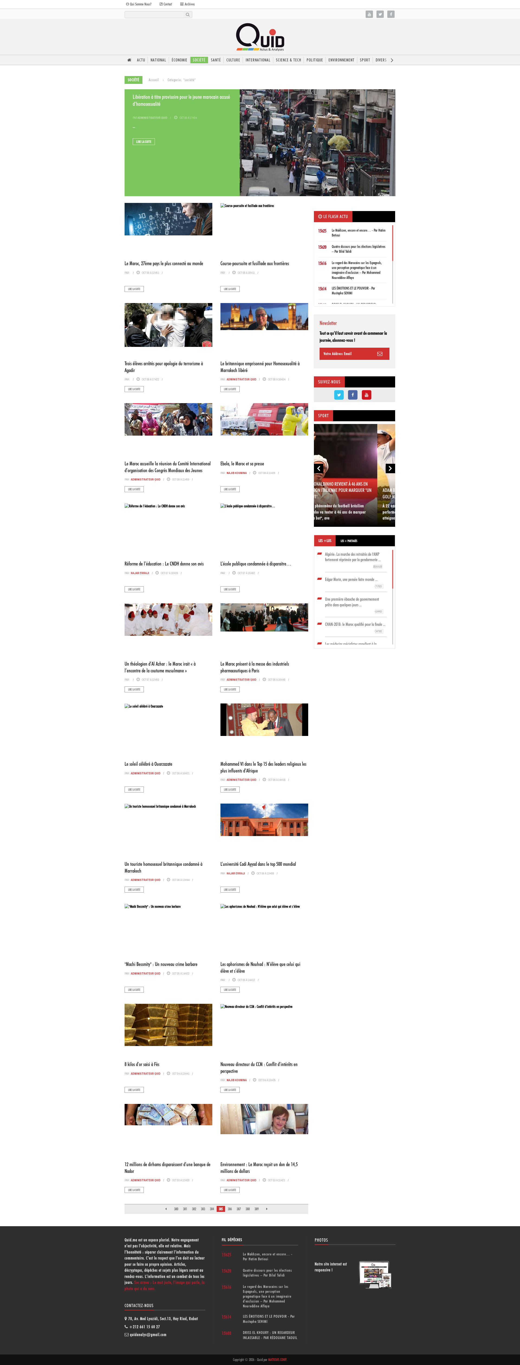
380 (176, 1209)
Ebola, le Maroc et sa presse (242, 463)
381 (185, 1209)
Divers (381, 60)
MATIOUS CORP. (277, 1359)
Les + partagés (349, 541)
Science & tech (288, 60)
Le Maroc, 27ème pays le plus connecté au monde (164, 263)
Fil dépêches (232, 1240)
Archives (189, 4)
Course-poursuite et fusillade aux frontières (254, 263)
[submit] (187, 15)
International (258, 60)
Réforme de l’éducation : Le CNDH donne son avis (164, 564)
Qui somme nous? (140, 4)
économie (179, 60)
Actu (141, 60)
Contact (167, 4)
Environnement (342, 60)
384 (212, 1209)
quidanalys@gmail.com (148, 1334)
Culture (233, 60)
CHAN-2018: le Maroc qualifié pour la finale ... (355, 627)
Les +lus (324, 540)
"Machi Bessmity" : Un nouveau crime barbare (161, 964)
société (199, 60)
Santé (216, 60)
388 (248, 1209)
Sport (365, 60)
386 (230, 1209)
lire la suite (143, 142)
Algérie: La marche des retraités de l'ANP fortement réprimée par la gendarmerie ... (353, 560)
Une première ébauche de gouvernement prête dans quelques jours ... (353, 605)
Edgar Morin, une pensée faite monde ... (353, 582)
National (158, 60)
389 (257, 1209)
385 (221, 1209)
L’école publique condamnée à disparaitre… (255, 564)
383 (203, 1209)
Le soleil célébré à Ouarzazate (148, 764)
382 (194, 1209)
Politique (315, 60)
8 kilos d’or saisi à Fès (142, 1064)
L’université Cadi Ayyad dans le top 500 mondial (258, 864)
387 (239, 1209)
